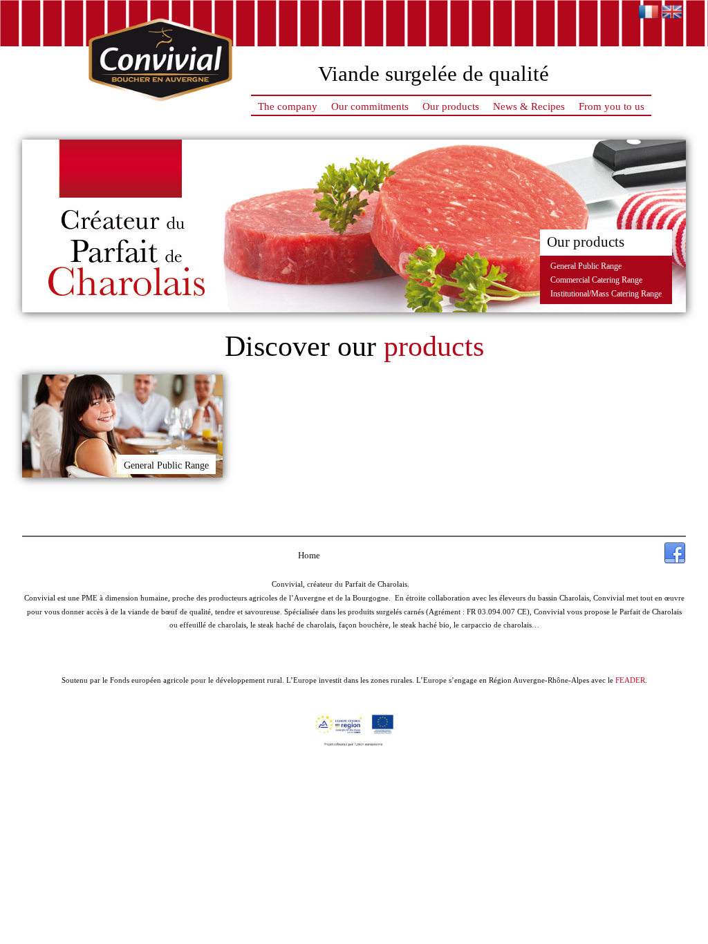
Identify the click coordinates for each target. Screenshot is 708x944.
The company (287, 106)
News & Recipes (529, 106)
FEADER (630, 680)
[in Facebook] (675, 553)
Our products (450, 106)
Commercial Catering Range (596, 280)
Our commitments (370, 106)
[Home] (160, 106)
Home (309, 555)
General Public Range (586, 266)
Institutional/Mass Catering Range (606, 294)
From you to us (611, 106)
